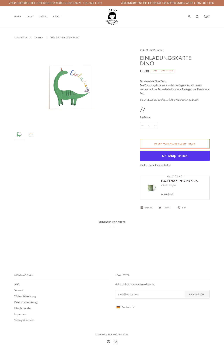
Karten (39, 37)
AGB (16, 284)
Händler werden (22, 308)
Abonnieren (196, 294)
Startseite (20, 37)
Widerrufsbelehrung (25, 296)
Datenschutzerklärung (25, 302)
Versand (18, 290)
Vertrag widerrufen (24, 320)
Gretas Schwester (151, 49)
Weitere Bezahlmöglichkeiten (155, 165)
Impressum (20, 314)
